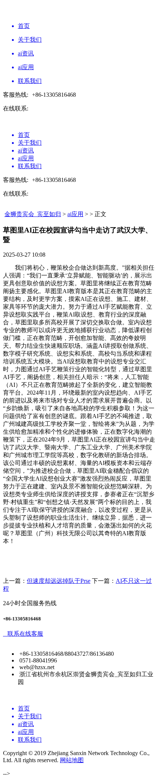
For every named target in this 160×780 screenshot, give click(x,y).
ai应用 (75, 214)
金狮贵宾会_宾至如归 (32, 214)
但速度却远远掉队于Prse (58, 581)
